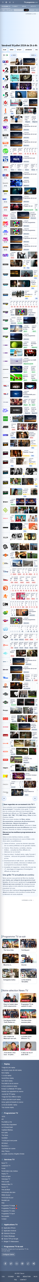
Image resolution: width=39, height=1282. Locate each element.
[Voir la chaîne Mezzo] (5, 784)
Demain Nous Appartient (9, 1124)
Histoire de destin (12, 555)
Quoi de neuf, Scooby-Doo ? (15, 636)
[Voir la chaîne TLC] (5, 719)
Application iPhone (9, 1228)
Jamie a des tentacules (35, 151)
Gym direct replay (7, 1081)
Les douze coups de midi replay (12, 1070)
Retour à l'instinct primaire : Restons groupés (35, 710)
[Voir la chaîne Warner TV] (5, 547)
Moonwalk (36, 86)
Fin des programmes (29, 222)
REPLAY (24, 6)
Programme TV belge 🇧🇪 (9, 1205)
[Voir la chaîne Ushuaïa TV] (5, 743)
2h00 (13, 55)
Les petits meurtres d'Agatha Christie (13, 1154)
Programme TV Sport (8, 1213)
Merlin (12, 652)
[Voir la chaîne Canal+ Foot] (5, 337)
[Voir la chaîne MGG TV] (5, 502)
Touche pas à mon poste (9, 1140)
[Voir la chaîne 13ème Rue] (5, 510)
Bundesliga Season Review (33, 344)
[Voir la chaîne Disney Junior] (5, 580)
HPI (3, 1119)
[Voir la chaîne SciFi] (5, 653)
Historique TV (6, 1179)
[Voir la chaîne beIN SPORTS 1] (5, 345)
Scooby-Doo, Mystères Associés (26, 636)
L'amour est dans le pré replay (11, 1099)
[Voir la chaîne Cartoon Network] (5, 604)
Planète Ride (13, 702)
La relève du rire (33, 86)
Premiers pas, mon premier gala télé (26, 685)
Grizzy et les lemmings (36, 636)
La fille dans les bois (12, 435)
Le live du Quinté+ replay (9, 1105)
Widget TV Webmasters (11, 1241)
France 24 (26, 182)
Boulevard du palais (32, 434)
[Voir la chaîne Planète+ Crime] (5, 694)
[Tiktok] (28, 1263)
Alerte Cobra (12, 254)
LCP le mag (27, 118)
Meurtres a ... (5, 1146)
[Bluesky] (17, 1263)
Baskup (14, 150)
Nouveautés (5, 1216)
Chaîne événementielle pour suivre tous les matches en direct (29, 394)
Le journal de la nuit (29, 158)
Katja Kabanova (29, 791)
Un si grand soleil (35, 677)
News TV (4, 1163)
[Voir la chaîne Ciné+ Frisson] (5, 462)
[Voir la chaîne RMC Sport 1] (5, 386)
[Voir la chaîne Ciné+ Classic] (5, 472)
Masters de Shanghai (26, 377)
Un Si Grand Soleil (7, 1127)
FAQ (15, 1279)
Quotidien (5, 1138)
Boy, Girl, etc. (24, 151)
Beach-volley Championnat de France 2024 (33, 402)
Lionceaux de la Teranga (19, 320)
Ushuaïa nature (11, 743)
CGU (3, 1276)
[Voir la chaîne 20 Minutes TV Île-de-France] (5, 410)
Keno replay (5, 1073)
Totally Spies (10, 151)
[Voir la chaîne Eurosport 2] (5, 377)
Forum (3, 1168)
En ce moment (18, 10)
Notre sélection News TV (15, 990)
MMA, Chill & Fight (25, 402)
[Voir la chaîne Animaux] (5, 751)
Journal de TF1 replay (8, 1094)
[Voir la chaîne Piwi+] (5, 612)
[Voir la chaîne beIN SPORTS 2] (5, 353)
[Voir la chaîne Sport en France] (5, 402)
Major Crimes (33, 69)
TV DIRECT (15, 6)
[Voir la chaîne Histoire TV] (5, 727)
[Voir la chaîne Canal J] (5, 588)
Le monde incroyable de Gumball (10, 604)
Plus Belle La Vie (7, 1122)
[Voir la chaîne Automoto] (5, 768)
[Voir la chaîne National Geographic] (5, 563)
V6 (11, 767)
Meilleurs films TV (7, 1184)
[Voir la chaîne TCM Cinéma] (5, 538)
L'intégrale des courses (27, 759)
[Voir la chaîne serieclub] (5, 662)
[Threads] (22, 1263)
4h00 (33, 55)
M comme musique (31, 775)
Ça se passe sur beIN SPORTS (29, 360)
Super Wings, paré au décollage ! (11, 303)
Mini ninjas (33, 571)
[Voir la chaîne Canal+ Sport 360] (5, 329)
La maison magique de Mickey (22, 579)
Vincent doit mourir (35, 273)
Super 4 (21, 628)
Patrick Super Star (13, 596)
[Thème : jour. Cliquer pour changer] (9, 2)
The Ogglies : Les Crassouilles (35, 481)
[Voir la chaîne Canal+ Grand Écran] (5, 295)
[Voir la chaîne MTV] (5, 776)
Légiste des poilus (34, 735)
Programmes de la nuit (36, 61)
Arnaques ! (25, 102)
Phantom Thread (28, 452)
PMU (3, 1203)
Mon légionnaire (32, 461)
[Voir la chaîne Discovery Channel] (5, 710)
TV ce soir (10, 10)
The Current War (33, 443)
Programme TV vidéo (8, 1211)
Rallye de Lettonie (34, 328)
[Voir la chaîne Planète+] (5, 555)
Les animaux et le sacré (12, 751)
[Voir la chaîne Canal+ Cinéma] (5, 274)
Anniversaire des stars (8, 1192)
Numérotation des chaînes (10, 1171)
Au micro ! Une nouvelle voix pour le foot (12, 320)
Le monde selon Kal (35, 563)
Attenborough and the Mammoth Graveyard (36, 743)
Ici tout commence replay (9, 1086)
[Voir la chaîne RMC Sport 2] (5, 394)
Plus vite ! (11, 311)
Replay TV (5, 1173)
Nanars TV (5, 1187)
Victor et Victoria (23, 471)
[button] (34, 1263)
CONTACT (23, 1279)
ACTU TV (33, 6)
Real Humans (10, 661)
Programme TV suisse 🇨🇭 (9, 1208)
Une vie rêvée (11, 518)
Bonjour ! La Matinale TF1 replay (11, 1089)
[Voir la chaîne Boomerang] (5, 637)
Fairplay (27, 263)
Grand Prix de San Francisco (26, 328)
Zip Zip (10, 571)
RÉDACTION (26, 1276)
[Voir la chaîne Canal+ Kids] (5, 304)
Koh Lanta (5, 1132)
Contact (4, 1219)
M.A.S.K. (15, 644)
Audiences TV (6, 1165)
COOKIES (11, 1276)
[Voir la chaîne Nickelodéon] (5, 596)
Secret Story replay (8, 1078)
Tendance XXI (31, 677)
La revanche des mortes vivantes (25, 526)
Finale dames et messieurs (34, 369)
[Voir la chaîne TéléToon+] (5, 621)
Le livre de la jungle (11, 612)
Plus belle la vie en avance (10, 1083)
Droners (30, 571)
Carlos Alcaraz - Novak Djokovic (26, 344)
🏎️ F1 (26, 10)
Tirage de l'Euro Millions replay (11, 1097)
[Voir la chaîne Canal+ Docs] (5, 312)
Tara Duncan (23, 571)
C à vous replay (6, 1075)
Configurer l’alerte (8, 1254)
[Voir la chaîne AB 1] (5, 427)
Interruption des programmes (32, 612)
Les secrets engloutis (10, 563)
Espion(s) (36, 293)
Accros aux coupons (13, 718)
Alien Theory (6, 1151)
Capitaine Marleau (7, 1130)
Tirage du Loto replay (8, 1067)
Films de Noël (6, 1189)
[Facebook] (5, 1263)
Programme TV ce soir (14, 936)
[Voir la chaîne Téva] (5, 419)
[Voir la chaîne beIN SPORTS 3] (5, 361)
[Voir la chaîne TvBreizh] (5, 669)
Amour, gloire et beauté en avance (12, 1102)
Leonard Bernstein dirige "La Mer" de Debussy (12, 784)
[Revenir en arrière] (13, 2)
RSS (18, 1276)
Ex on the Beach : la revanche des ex (10, 776)
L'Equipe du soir (28, 206)
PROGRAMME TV (6, 6)
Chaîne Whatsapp (9, 1236)
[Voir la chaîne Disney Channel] (5, 571)
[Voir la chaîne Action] (5, 527)
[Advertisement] (19, 28)
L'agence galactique (23, 587)
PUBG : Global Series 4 (12, 501)
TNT (3, 10)
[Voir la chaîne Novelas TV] (5, 518)
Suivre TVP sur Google (11, 1239)
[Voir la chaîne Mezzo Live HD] (5, 792)
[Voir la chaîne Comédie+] (5, 686)
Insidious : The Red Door (34, 283)
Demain (32, 10)
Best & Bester (27, 596)
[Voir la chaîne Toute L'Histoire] (5, 735)
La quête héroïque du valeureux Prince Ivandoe (17, 604)
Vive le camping (12, 215)
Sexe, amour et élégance (12, 461)
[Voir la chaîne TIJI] (5, 629)
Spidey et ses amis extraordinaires (11, 579)
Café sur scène (26, 410)
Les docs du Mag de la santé (12, 94)
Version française (27, 677)
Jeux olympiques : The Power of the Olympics (34, 377)
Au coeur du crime (10, 418)
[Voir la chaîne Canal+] (5, 264)
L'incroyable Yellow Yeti (14, 571)
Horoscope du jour (7, 1197)
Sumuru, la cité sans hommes (25, 491)
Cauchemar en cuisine (8, 1148)
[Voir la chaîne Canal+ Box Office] (5, 285)
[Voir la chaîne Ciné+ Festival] (5, 493)
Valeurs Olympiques (29, 402)
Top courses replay (8, 1107)
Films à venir (5, 1181)
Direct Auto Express (36, 702)
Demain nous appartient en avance (12, 1091)
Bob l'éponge (36, 596)
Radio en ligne (6, 1176)
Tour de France (25, 369)
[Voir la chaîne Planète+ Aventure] (5, 702)
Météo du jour (6, 1195)
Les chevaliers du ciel (29, 293)
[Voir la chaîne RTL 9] (5, 255)
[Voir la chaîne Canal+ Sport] (5, 320)
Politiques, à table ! (34, 119)
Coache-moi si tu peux (26, 604)
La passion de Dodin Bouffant (24, 263)
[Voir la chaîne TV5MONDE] (5, 678)
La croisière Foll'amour (13, 426)
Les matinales (36, 78)
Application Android (10, 1230)
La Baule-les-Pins (12, 110)
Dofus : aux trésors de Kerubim (11, 645)
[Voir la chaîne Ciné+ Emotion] (5, 453)
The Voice (5, 1135)
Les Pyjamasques (19, 571)
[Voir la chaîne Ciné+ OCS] (5, 444)
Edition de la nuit (11, 167)
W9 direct (5, 1143)
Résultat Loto (6, 1200)
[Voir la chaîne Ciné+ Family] (5, 483)
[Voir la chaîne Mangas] (5, 645)
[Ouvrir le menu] (2, 2)
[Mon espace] (6, 2)
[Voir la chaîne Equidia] (5, 760)
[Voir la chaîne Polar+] (5, 435)
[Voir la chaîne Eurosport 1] (5, 369)
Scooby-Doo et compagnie (11, 636)
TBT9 (3, 1116)
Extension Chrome (9, 1233)
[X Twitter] (11, 1263)
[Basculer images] (5, 55)
